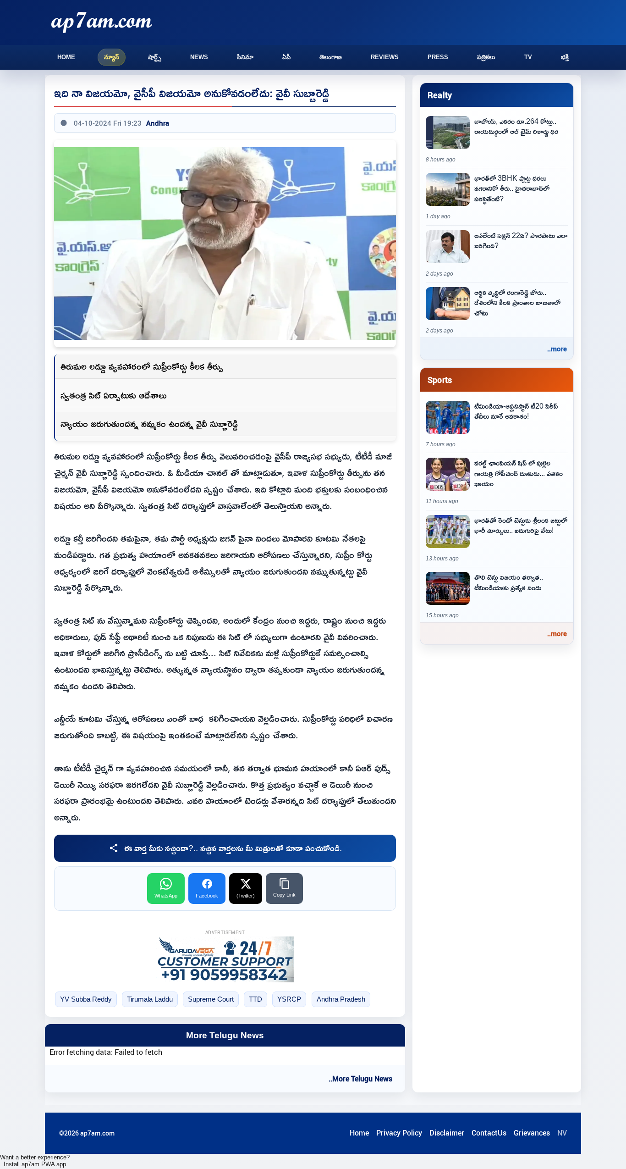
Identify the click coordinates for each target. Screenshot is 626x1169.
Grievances (532, 1133)
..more (557, 348)
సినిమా (245, 57)
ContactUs (489, 1133)
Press (438, 57)
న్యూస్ (111, 57)
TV (528, 57)
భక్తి (565, 57)
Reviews (385, 57)
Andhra (157, 122)
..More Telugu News (360, 1079)
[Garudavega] (225, 959)
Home (66, 57)
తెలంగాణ (330, 57)
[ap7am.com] (101, 22)
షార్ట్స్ (154, 57)
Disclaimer (446, 1133)
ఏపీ (286, 57)
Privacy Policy (399, 1133)
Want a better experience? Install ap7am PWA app (35, 1161)
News (199, 57)
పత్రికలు (486, 57)
